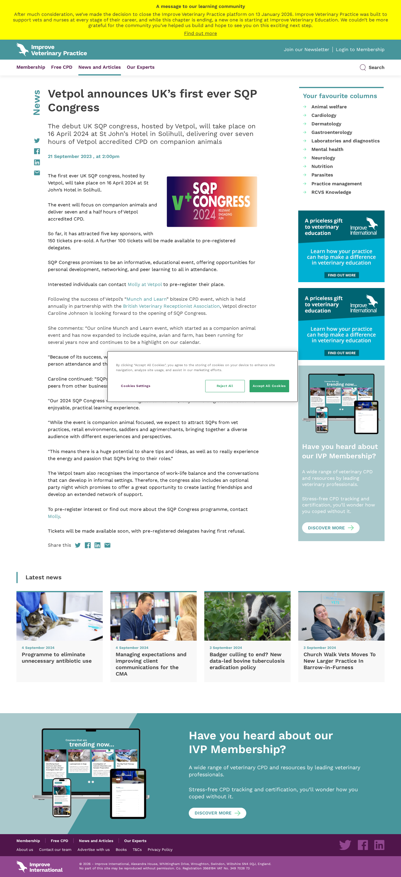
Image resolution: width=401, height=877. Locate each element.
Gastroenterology (331, 132)
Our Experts (141, 67)
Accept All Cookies (269, 386)
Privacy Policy (160, 849)
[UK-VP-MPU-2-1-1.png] (341, 246)
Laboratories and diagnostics (345, 141)
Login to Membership (360, 49)
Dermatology (326, 124)
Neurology (323, 158)
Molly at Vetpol (145, 284)
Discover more (326, 528)
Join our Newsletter (306, 49)
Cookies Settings (135, 386)
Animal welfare (329, 107)
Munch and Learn (146, 299)
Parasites (322, 175)
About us (24, 849)
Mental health (327, 149)
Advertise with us (93, 849)
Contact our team (55, 849)
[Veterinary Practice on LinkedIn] (379, 845)
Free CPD (62, 67)
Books (121, 849)
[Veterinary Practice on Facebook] (363, 845)
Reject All (225, 386)
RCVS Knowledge (331, 192)
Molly (54, 516)
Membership (30, 67)
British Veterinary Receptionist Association (171, 306)
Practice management (336, 183)
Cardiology (323, 115)
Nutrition (322, 166)
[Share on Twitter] (28, 140)
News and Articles (99, 67)
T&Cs (137, 849)
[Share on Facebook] (28, 151)
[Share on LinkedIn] (28, 162)
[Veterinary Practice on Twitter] (345, 845)
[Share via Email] (28, 173)
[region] (202, 376)
